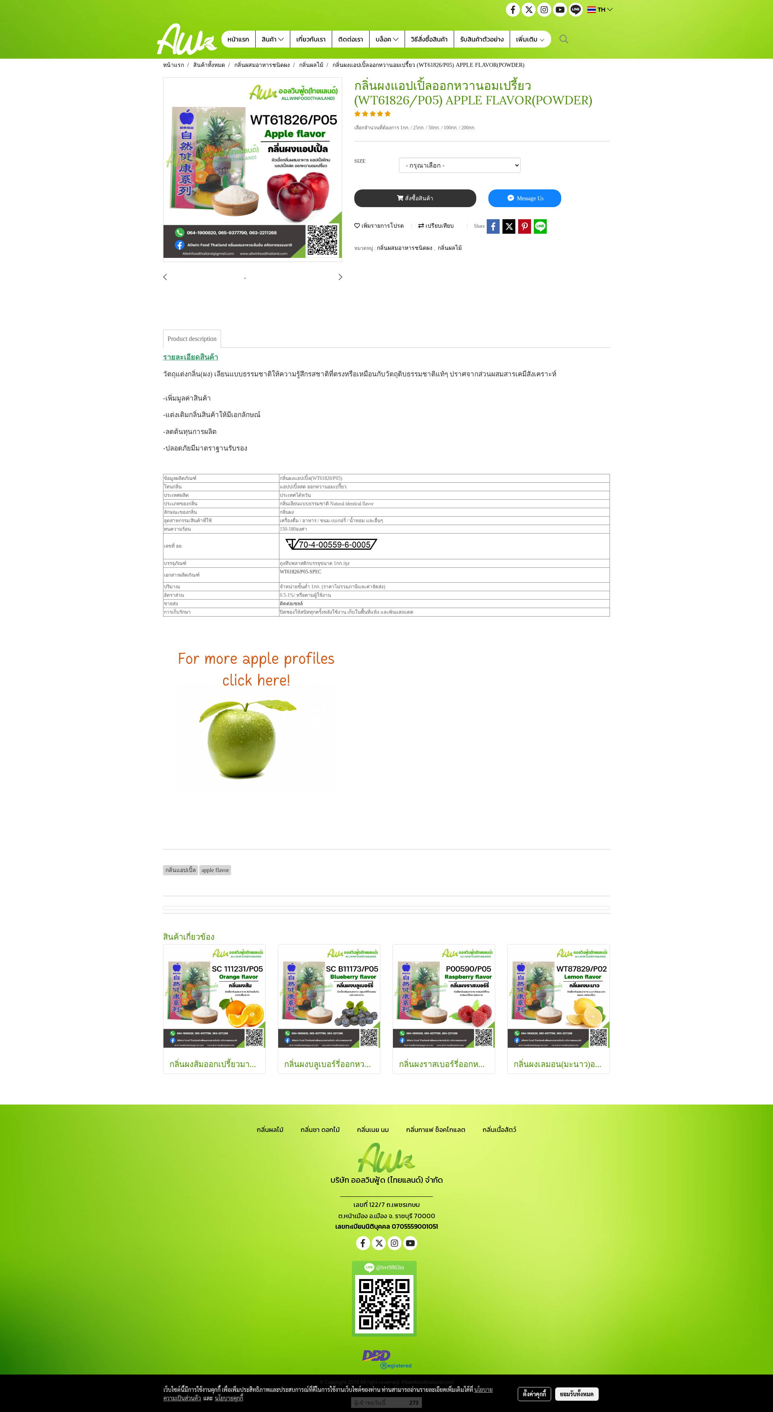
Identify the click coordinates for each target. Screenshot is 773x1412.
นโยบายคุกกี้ (229, 1398)
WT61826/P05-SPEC (300, 572)
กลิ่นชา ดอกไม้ (320, 1129)
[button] (564, 39)
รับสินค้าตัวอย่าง (482, 39)
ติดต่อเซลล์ (291, 603)
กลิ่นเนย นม (373, 1129)
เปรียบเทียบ (439, 226)
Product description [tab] (192, 338)
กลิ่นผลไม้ (450, 248)
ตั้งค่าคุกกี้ (534, 1393)
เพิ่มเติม (527, 39)
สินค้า (270, 39)
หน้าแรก (238, 39)
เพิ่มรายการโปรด (382, 226)
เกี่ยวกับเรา (311, 39)
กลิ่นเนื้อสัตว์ (499, 1129)
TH (601, 9)
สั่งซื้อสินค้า (418, 198)
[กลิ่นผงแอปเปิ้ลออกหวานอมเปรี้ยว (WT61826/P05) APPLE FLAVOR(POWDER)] (252, 170)
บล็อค (384, 39)
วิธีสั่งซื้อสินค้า (429, 39)
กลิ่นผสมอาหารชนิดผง (405, 248)
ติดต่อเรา (350, 39)
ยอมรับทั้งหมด (577, 1393)
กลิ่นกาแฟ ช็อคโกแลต (435, 1129)
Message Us (529, 198)
